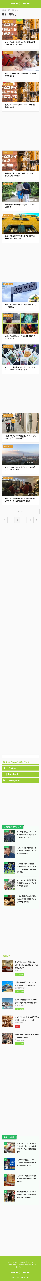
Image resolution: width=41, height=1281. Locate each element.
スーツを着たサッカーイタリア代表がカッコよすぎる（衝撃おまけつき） (26, 834)
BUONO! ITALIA (20, 3)
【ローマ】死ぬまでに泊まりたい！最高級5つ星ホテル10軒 (26, 1178)
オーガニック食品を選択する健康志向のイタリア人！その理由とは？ (26, 883)
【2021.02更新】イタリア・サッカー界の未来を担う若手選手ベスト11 (26, 1162)
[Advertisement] (20, 131)
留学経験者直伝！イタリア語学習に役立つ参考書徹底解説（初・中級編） (26, 1194)
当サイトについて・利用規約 (16, 1262)
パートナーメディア (25, 1264)
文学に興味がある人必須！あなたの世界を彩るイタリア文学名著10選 (26, 899)
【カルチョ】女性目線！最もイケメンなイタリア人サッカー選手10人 (26, 850)
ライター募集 (12, 1264)
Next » (20, 511)
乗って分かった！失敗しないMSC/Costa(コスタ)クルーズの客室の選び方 (26, 965)
